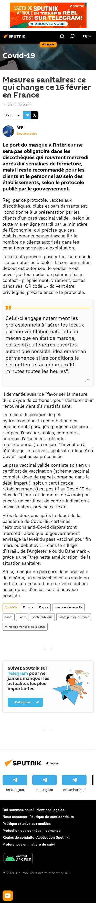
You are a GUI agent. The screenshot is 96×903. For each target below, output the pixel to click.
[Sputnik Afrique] (15, 38)
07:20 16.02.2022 (17, 105)
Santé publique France (74, 617)
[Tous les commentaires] (8, 895)
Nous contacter (15, 816)
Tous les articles (27, 133)
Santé (22, 617)
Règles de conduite (18, 837)
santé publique (42, 617)
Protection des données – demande (32, 830)
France (43, 607)
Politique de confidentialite (51, 816)
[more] (87, 380)
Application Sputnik (52, 837)
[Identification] (62, 36)
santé (8, 617)
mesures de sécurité (68, 607)
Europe (28, 607)
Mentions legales (50, 810)
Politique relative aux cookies (27, 823)
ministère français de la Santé (25, 627)
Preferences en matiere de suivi (29, 844)
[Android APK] (18, 858)
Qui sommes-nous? (18, 810)
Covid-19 (11, 607)
